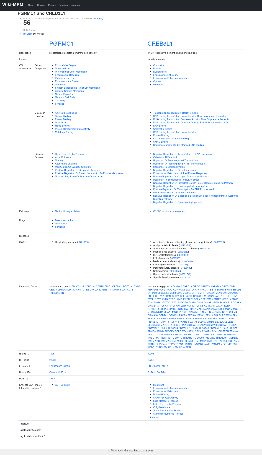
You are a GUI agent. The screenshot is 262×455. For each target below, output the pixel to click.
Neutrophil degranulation (67, 211)
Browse (41, 5)
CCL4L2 (165, 292)
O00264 (53, 372)
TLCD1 (178, 334)
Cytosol (157, 81)
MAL (186, 308)
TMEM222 (232, 337)
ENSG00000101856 (59, 366)
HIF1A (187, 305)
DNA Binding (159, 125)
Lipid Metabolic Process (165, 400)
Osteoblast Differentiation (166, 157)
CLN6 (219, 292)
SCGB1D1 (208, 321)
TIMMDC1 (169, 334)
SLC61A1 (225, 328)
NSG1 (225, 312)
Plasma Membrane (65, 78)
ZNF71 (64, 292)
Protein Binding (63, 119)
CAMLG (80, 286)
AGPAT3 (205, 286)
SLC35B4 (173, 328)
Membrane (60, 84)
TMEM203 (198, 337)
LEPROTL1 (153, 308)
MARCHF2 (218, 308)
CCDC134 (90, 286)
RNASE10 (153, 321)
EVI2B (137, 286)
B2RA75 (152, 372)
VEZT (224, 344)
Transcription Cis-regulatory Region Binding (175, 112)
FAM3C (158, 302)
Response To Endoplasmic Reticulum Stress (176, 179)
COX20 (175, 296)
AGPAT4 (214, 286)
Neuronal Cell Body (65, 97)
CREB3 (184, 296)
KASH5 (77, 289)
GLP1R (60, 289)
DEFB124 (128, 286)
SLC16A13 (202, 325)
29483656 (175, 271)
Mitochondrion (62, 68)
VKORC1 (232, 344)
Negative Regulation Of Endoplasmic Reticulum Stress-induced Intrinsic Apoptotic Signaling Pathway (195, 197)
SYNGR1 (206, 331)
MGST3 (152, 312)
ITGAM (211, 305)
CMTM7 (235, 292)
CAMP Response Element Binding (171, 138)
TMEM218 (221, 337)
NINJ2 (212, 312)
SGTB (130, 289)
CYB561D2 (162, 299)
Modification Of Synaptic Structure (73, 166)
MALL (200, 308)
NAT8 (192, 312)
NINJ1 (205, 312)
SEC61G (152, 325)
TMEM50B (188, 341)
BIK (74, 286)
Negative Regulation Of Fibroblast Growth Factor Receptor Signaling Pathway (193, 182)
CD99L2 (187, 292)
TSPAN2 (163, 344)
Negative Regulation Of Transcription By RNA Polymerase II (184, 154)
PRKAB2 (199, 318)
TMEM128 (220, 334)
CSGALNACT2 (214, 296)
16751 (151, 359)
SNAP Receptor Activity (165, 397)
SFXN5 (171, 325)
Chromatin (158, 65)
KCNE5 (85, 289)
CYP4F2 (181, 299)
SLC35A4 (232, 325)
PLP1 (150, 318)
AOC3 (162, 289)
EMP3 (209, 299)
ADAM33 (175, 286)
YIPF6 (159, 347)
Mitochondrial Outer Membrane (71, 71)
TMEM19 (187, 337)
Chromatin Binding (162, 128)
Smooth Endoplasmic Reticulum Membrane (77, 87)
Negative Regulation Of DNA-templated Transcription (180, 186)
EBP (203, 299)
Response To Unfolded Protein (169, 166)
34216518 (84, 242)
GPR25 (161, 305)
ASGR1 (205, 289)
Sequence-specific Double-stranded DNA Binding (178, 144)
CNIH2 (151, 296)
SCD (200, 321)
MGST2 (237, 308)
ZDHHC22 (180, 347)
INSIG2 (203, 305)
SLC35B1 (152, 328)
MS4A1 (167, 312)
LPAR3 (172, 308)
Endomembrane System (67, 81)
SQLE (178, 331)
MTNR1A (106, 289)
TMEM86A (200, 341)
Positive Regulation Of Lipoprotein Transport (78, 170)
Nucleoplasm (160, 71)
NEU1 (198, 312)
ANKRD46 (153, 289)
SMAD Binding (160, 141)
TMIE (210, 341)
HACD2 (180, 305)
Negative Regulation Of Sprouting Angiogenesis (177, 202)
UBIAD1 (188, 344)
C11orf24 (152, 292)
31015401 (187, 261)
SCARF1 (192, 321)
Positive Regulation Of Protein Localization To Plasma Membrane (89, 173)
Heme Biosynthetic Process (69, 154)
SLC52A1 (214, 328)
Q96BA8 (161, 372)
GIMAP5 (218, 302)
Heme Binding (62, 125)
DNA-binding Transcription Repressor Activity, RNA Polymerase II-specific (191, 119)
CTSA (226, 296)
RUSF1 (173, 321)
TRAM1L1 (153, 344)
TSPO (171, 344)
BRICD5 (237, 289)
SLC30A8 (222, 325)
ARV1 (198, 289)
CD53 (173, 292)
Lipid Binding (61, 122)
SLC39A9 (204, 328)
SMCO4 (152, 331)
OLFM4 (233, 312)
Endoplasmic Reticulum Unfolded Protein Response (180, 173)
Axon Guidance (63, 157)
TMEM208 (209, 337)
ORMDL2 (173, 315)
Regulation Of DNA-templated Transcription (175, 160)
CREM (202, 296)
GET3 (52, 289)
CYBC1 (172, 299)
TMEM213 (54, 292)
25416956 (97, 18)
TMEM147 (232, 334)
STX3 (185, 331)
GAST (200, 302)
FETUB (176, 302)
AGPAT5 (224, 286)
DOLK (197, 299)
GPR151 (152, 305)
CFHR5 (195, 292)
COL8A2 (159, 296)
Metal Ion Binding (64, 132)
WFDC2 (152, 347)
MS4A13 (176, 312)
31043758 (182, 264)
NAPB (185, 312)
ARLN (191, 289)
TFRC (151, 334)
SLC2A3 (212, 325)
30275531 (176, 258)
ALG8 (232, 286)
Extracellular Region (65, 65)
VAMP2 (216, 344)
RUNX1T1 (164, 321)
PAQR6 (183, 315)
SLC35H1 (183, 328)
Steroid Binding (63, 116)
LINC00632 (95, 289)
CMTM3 (226, 292)
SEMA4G (162, 325)
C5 (159, 292)
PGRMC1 (61, 43)
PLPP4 (164, 318)
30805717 (219, 242)
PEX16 (209, 315)
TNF (215, 341)
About (31, 5)
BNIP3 (228, 289)
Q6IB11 (62, 372)
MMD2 (159, 312)
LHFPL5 (164, 308)
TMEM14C (176, 337)
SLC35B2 (163, 328)
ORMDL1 (163, 315)
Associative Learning (66, 163)
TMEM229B (154, 341)
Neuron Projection (64, 94)
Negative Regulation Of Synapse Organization (78, 176)
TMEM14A (153, 337)
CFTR (203, 292)
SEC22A (219, 321)
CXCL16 (152, 299)
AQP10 (177, 289)
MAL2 (193, 308)
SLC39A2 (194, 328)
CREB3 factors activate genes (169, 211)
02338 (52, 359)
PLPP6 (172, 318)
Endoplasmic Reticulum (67, 74)
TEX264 (234, 331)
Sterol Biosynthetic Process (167, 410)
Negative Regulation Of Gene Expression (174, 170)
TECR (226, 331)
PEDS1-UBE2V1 (196, 315)
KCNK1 (228, 305)
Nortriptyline (61, 223)
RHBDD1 (223, 318)
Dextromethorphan (64, 220)
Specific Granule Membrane (69, 90)
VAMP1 (208, 344)
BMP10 (220, 289)
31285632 (186, 267)
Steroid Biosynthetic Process (168, 413)
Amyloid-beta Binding (66, 112)
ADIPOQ (195, 286)
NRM (219, 312)
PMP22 (190, 318)
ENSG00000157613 (158, 366)
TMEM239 (177, 341)
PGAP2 (217, 315)
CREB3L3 (193, 296)
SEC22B (228, 321)
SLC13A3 (191, 325)
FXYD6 (192, 302)
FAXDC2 (166, 302)
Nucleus (157, 68)
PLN (235, 315)
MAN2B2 (208, 308)
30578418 (185, 277)
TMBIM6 (187, 334)
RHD (231, 318)
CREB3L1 (160, 43)
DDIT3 (190, 299)
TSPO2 (179, 344)
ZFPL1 (189, 347)
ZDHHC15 (169, 347)
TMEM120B (208, 334)
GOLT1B (227, 302)
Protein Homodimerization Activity (72, 128)
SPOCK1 (169, 331)
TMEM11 (197, 334)
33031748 (185, 274)
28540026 (205, 248)
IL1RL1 (195, 305)
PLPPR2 (180, 318)
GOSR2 (237, 302)
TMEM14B (164, 337)
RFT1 (215, 318)
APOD (169, 289)
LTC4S (180, 308)
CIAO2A (211, 292)
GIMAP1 (208, 302)
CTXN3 (233, 296)
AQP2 (184, 289)
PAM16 (115, 289)
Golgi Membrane (161, 407)
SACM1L (182, 321)
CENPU (100, 286)
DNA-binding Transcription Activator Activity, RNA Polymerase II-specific (190, 122)
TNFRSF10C (225, 341)
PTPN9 (208, 318)
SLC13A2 (181, 325)
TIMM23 (158, 334)
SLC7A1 (234, 328)
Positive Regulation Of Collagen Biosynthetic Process (181, 176)
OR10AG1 (153, 315)
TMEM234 (166, 341)
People (52, 5)
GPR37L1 (170, 305)
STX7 (191, 331)
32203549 (185, 245)
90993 (151, 353)
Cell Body (60, 100)
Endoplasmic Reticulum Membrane (171, 78)
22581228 (183, 251)
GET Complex (62, 384)
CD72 (179, 292)
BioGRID (27, 33)
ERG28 (227, 299)
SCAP (123, 289)
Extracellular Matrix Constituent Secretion (174, 192)
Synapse (59, 103)
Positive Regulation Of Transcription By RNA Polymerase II (184, 189)
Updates (75, 5)
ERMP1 (236, 299)
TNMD (235, 341)
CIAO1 (108, 286)
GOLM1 (68, 289)
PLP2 (157, 318)
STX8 (198, 331)
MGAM (228, 308)
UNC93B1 (198, 344)
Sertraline (60, 226)
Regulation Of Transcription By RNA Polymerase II (179, 163)
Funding (63, 5)
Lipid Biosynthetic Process (167, 404)
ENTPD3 (218, 299)
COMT (168, 296)
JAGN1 (220, 305)
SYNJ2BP (217, 331)
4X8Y (52, 378)
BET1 (213, 289)
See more (154, 417)
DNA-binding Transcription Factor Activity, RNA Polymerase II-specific (189, 116)
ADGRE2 (185, 286)
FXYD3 (184, 302)
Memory (59, 160)
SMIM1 (160, 331)
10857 (52, 353)
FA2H (150, 302)
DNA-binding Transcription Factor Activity (174, 132)
